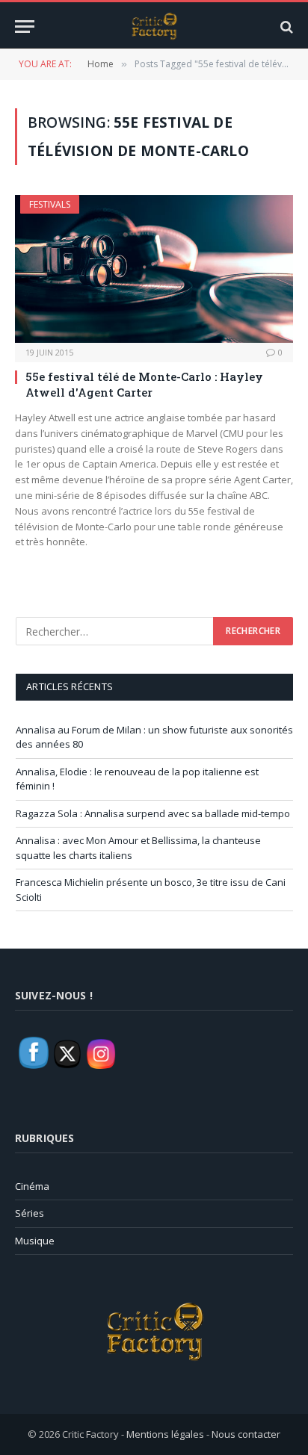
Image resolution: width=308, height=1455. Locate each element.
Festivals (49, 204)
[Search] (285, 26)
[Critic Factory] (154, 26)
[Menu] (24, 26)
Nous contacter (246, 1434)
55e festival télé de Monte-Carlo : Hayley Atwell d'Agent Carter (144, 384)
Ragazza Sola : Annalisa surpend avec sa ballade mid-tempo (153, 813)
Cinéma (32, 1186)
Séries (29, 1213)
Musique (35, 1240)
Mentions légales (165, 1434)
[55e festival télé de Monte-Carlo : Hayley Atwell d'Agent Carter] (154, 269)
